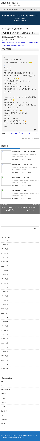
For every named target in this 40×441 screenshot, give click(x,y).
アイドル (4, 394)
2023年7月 (4, 334)
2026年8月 (4, 240)
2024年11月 (4, 266)
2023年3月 (4, 351)
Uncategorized (6, 389)
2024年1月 (4, 309)
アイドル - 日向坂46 (21, 21)
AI (2, 381)
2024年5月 (4, 292)
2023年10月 (4, 321)
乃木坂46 (4, 411)
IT (2, 385)
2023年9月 (4, 326)
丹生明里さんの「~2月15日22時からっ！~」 (22, 133)
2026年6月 (4, 249)
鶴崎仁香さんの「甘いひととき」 (23, 177)
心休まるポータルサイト (10, 3)
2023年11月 (4, 317)
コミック (4, 402)
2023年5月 (4, 343)
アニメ (3, 398)
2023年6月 (4, 339)
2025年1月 (4, 257)
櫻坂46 (3, 424)
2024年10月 (4, 270)
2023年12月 (4, 313)
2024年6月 (4, 287)
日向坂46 (4, 419)
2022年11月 (4, 369)
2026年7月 (4, 245)
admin (37, 138)
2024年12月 (4, 262)
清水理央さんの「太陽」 (20, 190)
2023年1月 (4, 360)
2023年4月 (4, 347)
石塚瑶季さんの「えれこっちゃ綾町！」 (25, 152)
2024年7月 (4, 283)
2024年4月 (4, 296)
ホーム (20, 219)
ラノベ (3, 407)
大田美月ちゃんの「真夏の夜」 (22, 165)
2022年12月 (4, 364)
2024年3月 (4, 300)
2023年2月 (4, 356)
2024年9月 (4, 274)
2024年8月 (4, 279)
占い (2, 415)
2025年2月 (4, 253)
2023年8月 (4, 330)
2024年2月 (4, 304)
